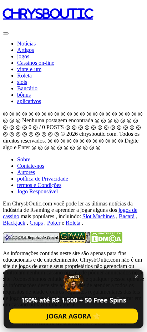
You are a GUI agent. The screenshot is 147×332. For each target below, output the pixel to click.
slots (22, 82)
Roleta (24, 76)
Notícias (26, 44)
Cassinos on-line (35, 63)
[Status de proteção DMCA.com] (106, 241)
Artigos (25, 50)
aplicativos (29, 101)
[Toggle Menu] (6, 33)
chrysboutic (48, 13)
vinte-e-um (29, 69)
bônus (24, 95)
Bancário (27, 88)
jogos (23, 56)
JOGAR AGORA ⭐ (73, 316)
